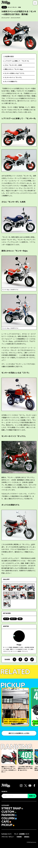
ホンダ (10, 7)
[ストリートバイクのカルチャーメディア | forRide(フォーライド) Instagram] (21, 785)
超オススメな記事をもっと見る (19, 733)
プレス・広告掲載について (21, 834)
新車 (20, 7)
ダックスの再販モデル (11, 81)
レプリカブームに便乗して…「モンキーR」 (17, 61)
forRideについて (6, 834)
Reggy (19, 645)
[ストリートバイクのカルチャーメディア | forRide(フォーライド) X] (25, 785)
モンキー (15, 7)
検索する (32, 796)
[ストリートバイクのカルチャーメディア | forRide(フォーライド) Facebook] (34, 785)
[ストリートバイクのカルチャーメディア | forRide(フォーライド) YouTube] (30, 785)
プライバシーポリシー (7, 837)
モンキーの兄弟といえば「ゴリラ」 (15, 73)
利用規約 (19, 837)
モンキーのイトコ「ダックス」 (13, 77)
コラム (4, 7)
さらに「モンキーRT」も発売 (13, 65)
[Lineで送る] (26, 659)
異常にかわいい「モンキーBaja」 (14, 69)
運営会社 (26, 837)
